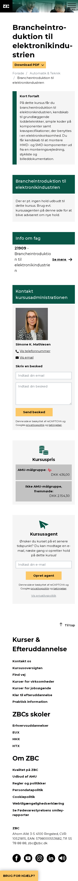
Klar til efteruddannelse (32, 695)
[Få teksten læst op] (62, 861)
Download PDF (27, 65)
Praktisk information (29, 702)
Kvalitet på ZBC (25, 770)
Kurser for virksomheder (33, 681)
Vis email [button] (26, 357)
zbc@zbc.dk (37, 843)
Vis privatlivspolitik (43, 595)
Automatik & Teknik (45, 73)
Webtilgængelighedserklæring (38, 803)
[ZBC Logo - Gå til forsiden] (6, 6)
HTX (16, 746)
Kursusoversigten (27, 668)
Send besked (34, 412)
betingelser (55, 424)
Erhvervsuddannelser (30, 725)
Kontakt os (21, 661)
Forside (18, 73)
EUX (15, 732)
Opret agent (43, 576)
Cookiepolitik (23, 797)
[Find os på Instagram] (39, 861)
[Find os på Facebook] (16, 861)
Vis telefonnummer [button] (35, 351)
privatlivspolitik (35, 424)
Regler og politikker (29, 783)
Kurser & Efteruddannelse (39, 644)
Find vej (18, 675)
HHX (16, 739)
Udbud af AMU (24, 776)
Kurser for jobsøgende (31, 688)
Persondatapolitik (27, 790)
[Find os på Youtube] (28, 861)
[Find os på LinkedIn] (51, 861)
